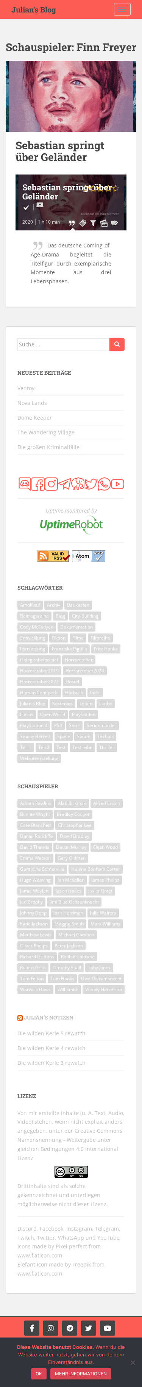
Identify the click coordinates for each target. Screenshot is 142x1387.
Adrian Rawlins (35, 803)
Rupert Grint (33, 967)
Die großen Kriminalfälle (48, 447)
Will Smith (68, 989)
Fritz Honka (106, 649)
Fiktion (59, 638)
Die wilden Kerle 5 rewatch (51, 1033)
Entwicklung (32, 638)
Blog (60, 616)
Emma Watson (35, 858)
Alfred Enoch (106, 803)
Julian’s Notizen (48, 1017)
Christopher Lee (75, 825)
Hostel (72, 681)
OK (39, 1373)
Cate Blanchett (35, 825)
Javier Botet (100, 891)
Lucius (26, 714)
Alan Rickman (72, 803)
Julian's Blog (33, 9)
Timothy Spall (67, 967)
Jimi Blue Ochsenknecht (74, 902)
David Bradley (74, 836)
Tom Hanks (62, 978)
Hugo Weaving (35, 880)
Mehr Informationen (81, 1373)
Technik (105, 736)
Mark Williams (105, 924)
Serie (74, 725)
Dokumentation (76, 627)
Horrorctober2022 (39, 681)
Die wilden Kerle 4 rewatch (51, 1048)
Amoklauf (30, 605)
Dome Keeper (34, 417)
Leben (86, 703)
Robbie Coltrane (78, 956)
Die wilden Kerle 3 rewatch (51, 1062)
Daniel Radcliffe (36, 836)
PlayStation (83, 714)
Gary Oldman (72, 858)
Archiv (53, 605)
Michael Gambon (76, 934)
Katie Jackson (34, 924)
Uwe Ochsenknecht (101, 978)
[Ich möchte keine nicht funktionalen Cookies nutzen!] (132, 1362)
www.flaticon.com (39, 1255)
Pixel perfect (71, 1246)
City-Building (85, 616)
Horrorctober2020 (85, 670)
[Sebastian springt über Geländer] (71, 96)
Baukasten (78, 605)
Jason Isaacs (68, 891)
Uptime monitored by (71, 510)
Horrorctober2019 (39, 670)
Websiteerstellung (39, 758)
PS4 (58, 725)
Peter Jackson (69, 945)
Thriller (106, 747)
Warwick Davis (35, 989)
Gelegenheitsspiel (39, 659)
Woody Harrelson (103, 989)
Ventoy (25, 388)
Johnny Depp (33, 913)
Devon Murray (71, 847)
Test (61, 747)
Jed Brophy (31, 902)
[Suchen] (117, 344)
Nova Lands (32, 402)
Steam (84, 736)
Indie (95, 692)
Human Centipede (39, 692)
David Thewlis (34, 847)
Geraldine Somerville (42, 869)
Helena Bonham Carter (95, 869)
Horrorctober (79, 659)
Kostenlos (62, 703)
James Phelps (105, 880)
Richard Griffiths (37, 956)
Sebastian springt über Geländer (60, 151)
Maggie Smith (69, 924)
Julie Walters (103, 913)
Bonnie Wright (35, 814)
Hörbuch (74, 692)
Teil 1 (25, 747)
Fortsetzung (32, 649)
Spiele (63, 736)
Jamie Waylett (34, 891)
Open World (52, 714)
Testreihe (82, 747)
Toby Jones (99, 967)
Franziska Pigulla (69, 649)
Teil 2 (44, 747)
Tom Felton (32, 978)
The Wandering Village (46, 432)
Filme (78, 638)
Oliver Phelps (34, 945)
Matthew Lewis (35, 934)
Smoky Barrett (35, 736)
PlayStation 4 (33, 725)
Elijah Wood (105, 847)
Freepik (81, 1264)
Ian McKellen (71, 880)
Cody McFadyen (36, 627)
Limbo (105, 703)
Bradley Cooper (73, 814)
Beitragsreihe (34, 616)
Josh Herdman (68, 913)
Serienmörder (101, 725)
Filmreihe (100, 638)
